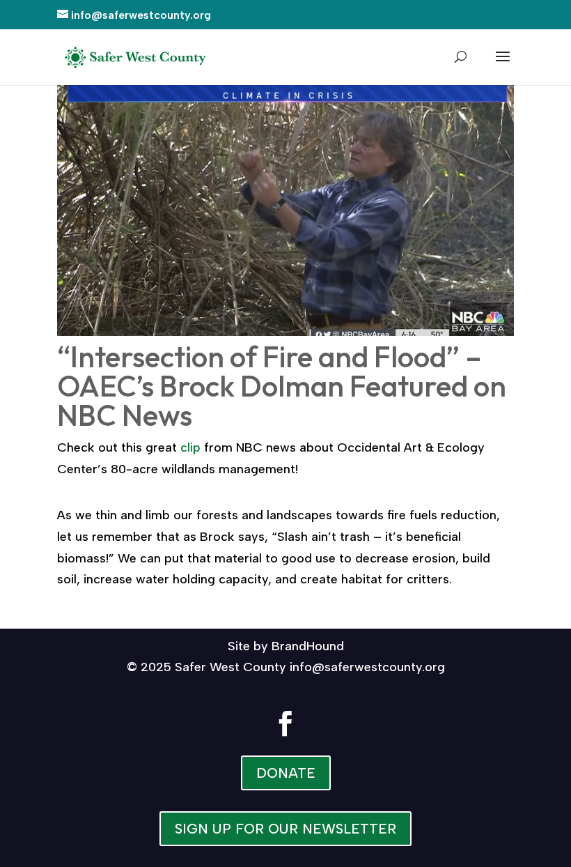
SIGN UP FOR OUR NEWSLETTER (285, 828)
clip (190, 447)
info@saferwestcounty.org (367, 667)
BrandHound (308, 646)
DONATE (285, 773)
